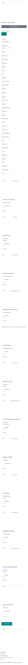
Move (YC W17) (8, 605)
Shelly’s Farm (7, 381)
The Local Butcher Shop (11, 419)
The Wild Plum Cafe (10, 567)
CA (3, 207)
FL (3, 353)
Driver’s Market (8, 273)
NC (3, 317)
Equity (4, 616)
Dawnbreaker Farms (10, 309)
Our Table (6, 493)
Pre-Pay (4, 210)
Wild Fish (6, 235)
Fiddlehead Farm (9, 531)
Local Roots (7, 345)
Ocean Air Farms (9, 199)
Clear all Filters (7, 623)
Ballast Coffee (7, 457)
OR (3, 503)
